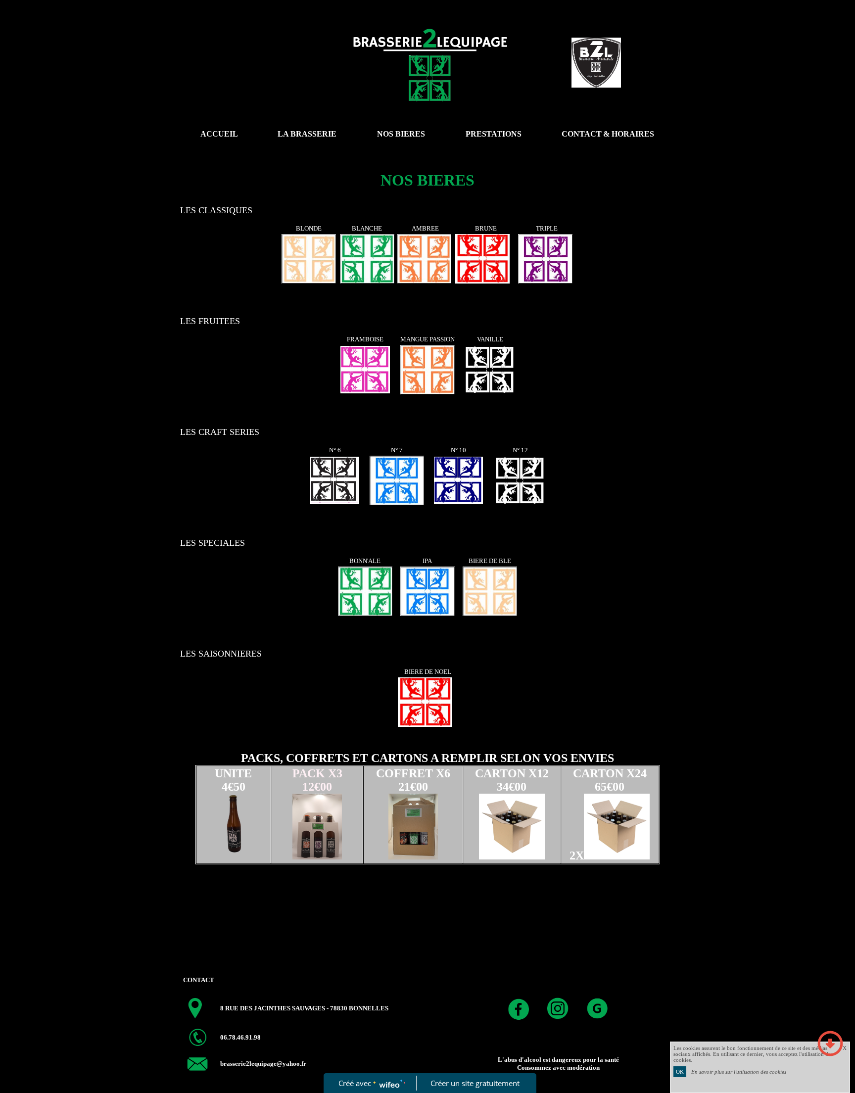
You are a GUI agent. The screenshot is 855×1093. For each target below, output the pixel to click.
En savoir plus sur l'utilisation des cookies (738, 1072)
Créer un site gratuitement (475, 1083)
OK (680, 1072)
